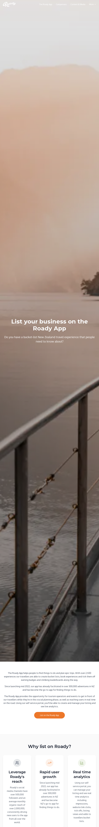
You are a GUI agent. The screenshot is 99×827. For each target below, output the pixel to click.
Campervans (61, 4)
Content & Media (78, 4)
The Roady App (45, 4)
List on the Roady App (49, 715)
